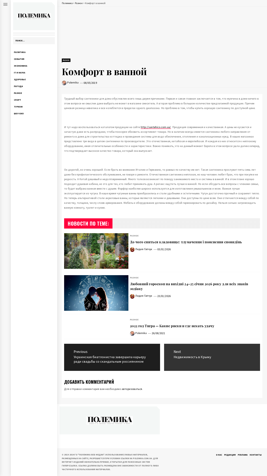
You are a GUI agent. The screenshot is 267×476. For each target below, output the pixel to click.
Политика (19, 52)
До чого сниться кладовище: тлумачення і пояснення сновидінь (186, 242)
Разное (18, 93)
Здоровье (20, 79)
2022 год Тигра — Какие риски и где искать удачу (172, 325)
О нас (219, 454)
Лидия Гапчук (143, 249)
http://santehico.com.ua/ (156, 127)
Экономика (20, 65)
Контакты (256, 454)
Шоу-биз (19, 113)
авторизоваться (132, 389)
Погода (18, 86)
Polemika (72, 82)
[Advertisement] (162, 33)
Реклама (243, 454)
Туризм (18, 106)
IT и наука (19, 72)
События (19, 59)
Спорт (17, 99)
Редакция (230, 454)
